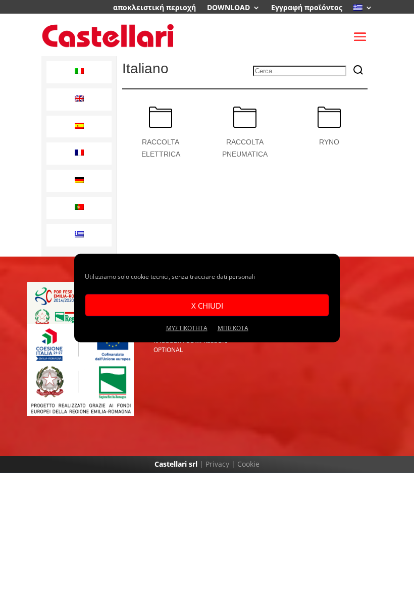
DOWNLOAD (228, 8)
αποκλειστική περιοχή (154, 8)
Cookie (248, 464)
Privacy (217, 464)
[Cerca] (358, 71)
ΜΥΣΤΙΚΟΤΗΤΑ (187, 328)
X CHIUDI (207, 305)
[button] (79, 72)
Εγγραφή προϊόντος (306, 8)
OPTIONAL (168, 349)
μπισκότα (233, 328)
